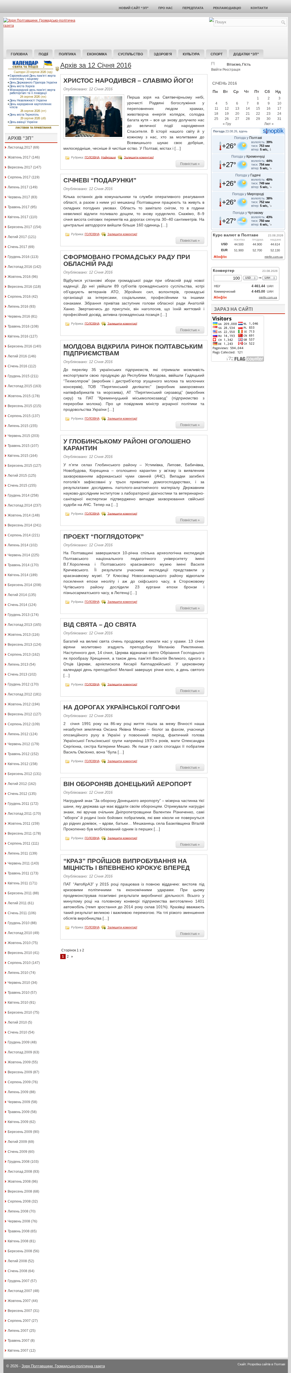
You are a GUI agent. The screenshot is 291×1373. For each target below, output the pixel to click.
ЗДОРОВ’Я (163, 54)
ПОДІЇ (43, 54)
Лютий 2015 (17, 476)
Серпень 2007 (19, 1321)
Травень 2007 (19, 1341)
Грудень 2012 (19, 684)
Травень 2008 (19, 1231)
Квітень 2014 (18, 575)
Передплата (192, 8)
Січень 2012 (17, 794)
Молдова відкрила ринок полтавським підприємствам (133, 350)
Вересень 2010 (20, 953)
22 (258, 114)
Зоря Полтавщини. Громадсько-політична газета (63, 1366)
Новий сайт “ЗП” (134, 8)
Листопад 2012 (20, 694)
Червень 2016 (19, 316)
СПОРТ (217, 54)
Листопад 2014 (20, 505)
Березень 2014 (20, 585)
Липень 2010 (18, 973)
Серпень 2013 (19, 655)
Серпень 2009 (19, 1082)
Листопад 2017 (20, 147)
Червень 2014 (19, 555)
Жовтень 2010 (19, 943)
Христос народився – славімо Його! (128, 80)
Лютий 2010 (17, 1022)
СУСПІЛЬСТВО (130, 54)
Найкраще (108, 157)
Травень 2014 (19, 565)
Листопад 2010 (20, 933)
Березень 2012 (20, 774)
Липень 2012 (18, 734)
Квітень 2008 (18, 1241)
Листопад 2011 (20, 814)
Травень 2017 (19, 207)
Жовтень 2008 (19, 1182)
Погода (219, 131)
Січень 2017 (17, 247)
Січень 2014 (17, 605)
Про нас (165, 8)
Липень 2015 (18, 426)
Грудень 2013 (19, 615)
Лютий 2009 (17, 1142)
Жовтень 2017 (19, 157)
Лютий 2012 (17, 784)
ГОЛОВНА (92, 157)
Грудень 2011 (18, 804)
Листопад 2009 (20, 1052)
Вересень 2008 (20, 1191)
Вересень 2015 (20, 406)
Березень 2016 (20, 346)
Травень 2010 (19, 993)
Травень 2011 (18, 873)
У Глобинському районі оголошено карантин (127, 445)
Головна (19, 54)
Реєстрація (231, 70)
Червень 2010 (19, 983)
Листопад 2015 (20, 386)
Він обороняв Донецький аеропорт (127, 783)
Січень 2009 (17, 1152)
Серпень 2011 (19, 843)
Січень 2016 (17, 366)
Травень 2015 (19, 446)
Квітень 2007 (18, 1351)
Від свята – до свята (99, 624)
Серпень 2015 (19, 416)
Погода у (248, 138)
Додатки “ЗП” (246, 54)
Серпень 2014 (19, 535)
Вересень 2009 (20, 1072)
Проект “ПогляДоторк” (103, 536)
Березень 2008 (20, 1251)
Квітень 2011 (18, 883)
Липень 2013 (18, 664)
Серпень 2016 (19, 297)
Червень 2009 (19, 1102)
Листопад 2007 (20, 1291)
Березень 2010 (20, 1012)
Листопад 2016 (20, 267)
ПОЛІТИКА (67, 54)
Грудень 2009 (19, 1042)
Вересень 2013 (20, 645)
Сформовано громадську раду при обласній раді (126, 260)
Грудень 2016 (19, 257)
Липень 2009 (18, 1092)
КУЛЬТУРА (191, 54)
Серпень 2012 (19, 724)
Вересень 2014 (20, 525)
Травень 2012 (19, 754)
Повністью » (190, 164)
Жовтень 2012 (19, 704)
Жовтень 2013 (19, 635)
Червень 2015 (19, 436)
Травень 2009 (19, 1112)
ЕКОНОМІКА (97, 54)
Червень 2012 (19, 744)
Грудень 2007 (19, 1281)
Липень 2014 (18, 545)
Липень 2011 (18, 853)
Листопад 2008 (20, 1172)
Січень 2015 (17, 485)
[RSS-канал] (211, 21)
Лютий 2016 (17, 356)
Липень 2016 (18, 307)
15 (258, 109)
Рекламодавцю (227, 8)
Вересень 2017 (20, 167)
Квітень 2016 (18, 336)
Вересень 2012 (20, 714)
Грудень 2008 (19, 1162)
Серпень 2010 (19, 963)
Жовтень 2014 (19, 515)
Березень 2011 (20, 893)
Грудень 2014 (19, 495)
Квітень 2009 (18, 1122)
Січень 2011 (17, 913)
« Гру (227, 124)
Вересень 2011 (20, 834)
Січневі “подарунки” (99, 180)
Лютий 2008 (17, 1261)
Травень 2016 (19, 326)
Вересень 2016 (20, 287)
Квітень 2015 (18, 456)
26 (227, 119)
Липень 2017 (18, 187)
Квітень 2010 (18, 1003)
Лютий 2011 (17, 903)
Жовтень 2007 (19, 1301)
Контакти (259, 8)
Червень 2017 (19, 197)
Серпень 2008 (19, 1201)
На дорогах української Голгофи (121, 707)
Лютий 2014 (17, 595)
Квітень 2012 (18, 764)
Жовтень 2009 (19, 1062)
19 (227, 114)
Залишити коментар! (139, 157)
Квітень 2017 (18, 217)
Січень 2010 (17, 1032)
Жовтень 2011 (19, 824)
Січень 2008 (17, 1271)
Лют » (269, 124)
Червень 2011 (19, 863)
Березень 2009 (20, 1132)
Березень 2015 (20, 466)
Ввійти (216, 70)
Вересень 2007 (20, 1311)
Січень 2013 (17, 674)
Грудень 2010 (19, 923)
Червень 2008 (19, 1221)
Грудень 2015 (19, 376)
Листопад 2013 (20, 625)
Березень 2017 (20, 227)
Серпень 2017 (19, 177)
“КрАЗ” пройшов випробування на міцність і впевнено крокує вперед (126, 864)
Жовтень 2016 (19, 277)
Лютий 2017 (17, 237)
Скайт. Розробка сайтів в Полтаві (261, 1364)
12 (227, 109)
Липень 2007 (18, 1331)
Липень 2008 (18, 1211)
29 (258, 119)
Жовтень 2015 (19, 396)
